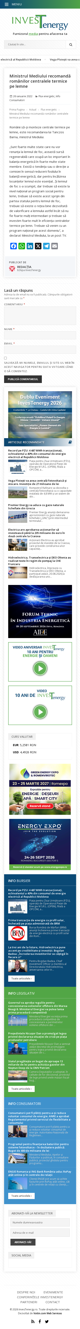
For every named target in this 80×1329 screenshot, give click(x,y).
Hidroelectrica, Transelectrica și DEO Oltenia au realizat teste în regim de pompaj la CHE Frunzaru (39, 561)
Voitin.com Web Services (47, 1313)
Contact (53, 1302)
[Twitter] (47, 1321)
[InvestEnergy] (40, 22)
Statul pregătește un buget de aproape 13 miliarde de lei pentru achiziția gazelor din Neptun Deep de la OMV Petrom (36, 1064)
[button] (7, 4)
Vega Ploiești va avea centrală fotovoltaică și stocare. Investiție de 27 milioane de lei (37, 482)
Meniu (17, 4)
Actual (32, 109)
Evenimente (53, 1292)
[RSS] (32, 1321)
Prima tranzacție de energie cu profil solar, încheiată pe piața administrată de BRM (36, 921)
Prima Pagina (17, 109)
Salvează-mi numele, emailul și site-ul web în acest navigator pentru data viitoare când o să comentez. (39, 367)
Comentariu (14, 304)
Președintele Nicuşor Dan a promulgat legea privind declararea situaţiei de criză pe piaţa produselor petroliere (37, 1037)
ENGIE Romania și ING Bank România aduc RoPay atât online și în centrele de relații (39, 1173)
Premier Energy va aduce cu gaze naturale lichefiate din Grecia (36, 506)
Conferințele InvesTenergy (40, 1297)
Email (9, 343)
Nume (9, 329)
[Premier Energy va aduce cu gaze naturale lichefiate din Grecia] (17, 517)
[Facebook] (40, 1321)
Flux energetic (47, 96)
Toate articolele (21, 978)
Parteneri (28, 1302)
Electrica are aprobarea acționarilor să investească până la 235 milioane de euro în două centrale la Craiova (36, 533)
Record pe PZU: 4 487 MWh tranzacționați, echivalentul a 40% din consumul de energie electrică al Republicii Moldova (37, 454)
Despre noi (26, 1292)
